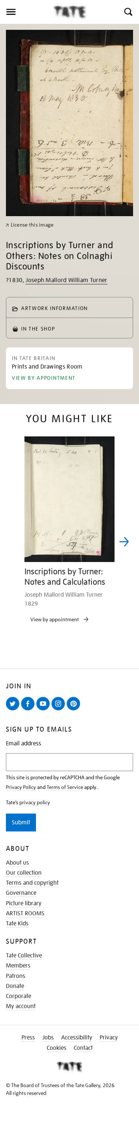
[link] (29, 225)
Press (28, 1037)
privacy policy (34, 802)
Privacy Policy (21, 787)
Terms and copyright (32, 883)
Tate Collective (24, 955)
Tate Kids (17, 923)
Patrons (15, 976)
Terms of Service (65, 787)
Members (18, 965)
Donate (15, 986)
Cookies (56, 1048)
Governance (21, 893)
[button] (127, 12)
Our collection (24, 873)
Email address (23, 743)
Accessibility (76, 1037)
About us (17, 862)
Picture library (24, 903)
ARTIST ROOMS (25, 913)
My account (21, 1006)
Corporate (18, 996)
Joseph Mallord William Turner (66, 280)
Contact (83, 1048)
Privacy (109, 1037)
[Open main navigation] (26, 11)
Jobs (48, 1037)
